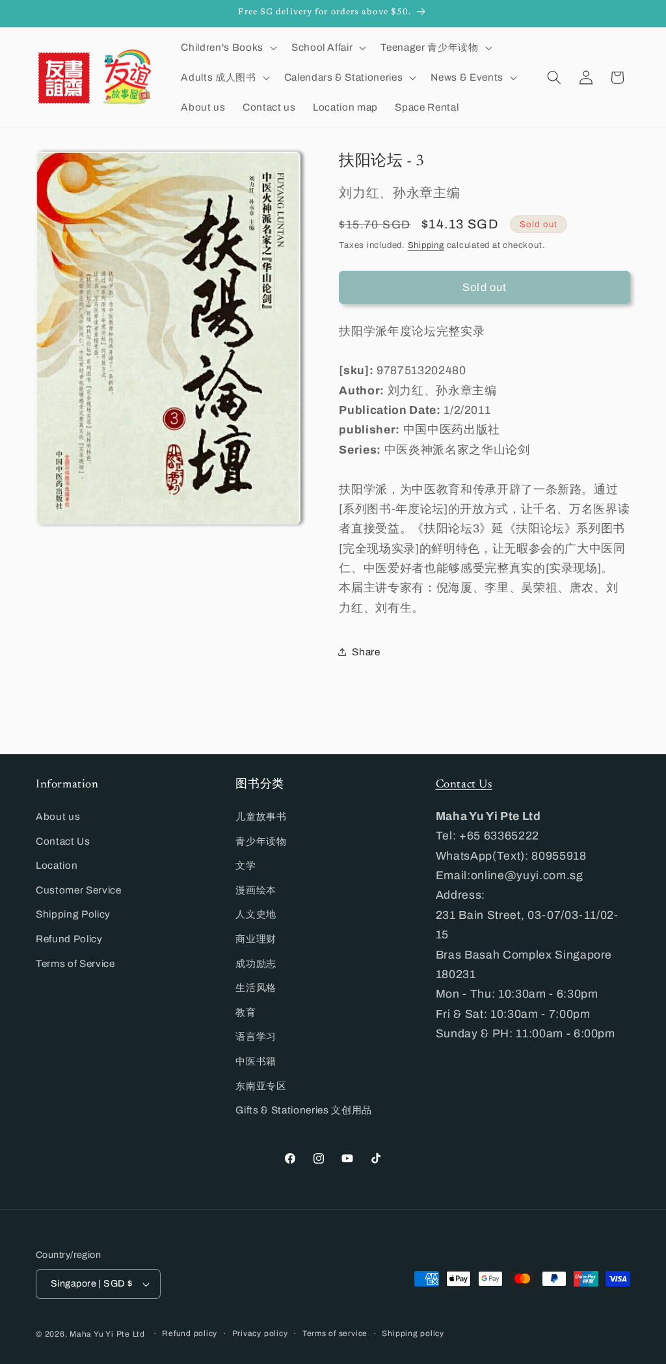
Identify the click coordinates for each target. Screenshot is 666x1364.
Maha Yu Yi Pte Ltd (107, 1334)
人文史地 (255, 914)
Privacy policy (260, 1333)
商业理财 (255, 938)
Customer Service (79, 889)
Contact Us (63, 841)
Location (56, 865)
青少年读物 (260, 841)
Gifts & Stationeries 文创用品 (303, 1109)
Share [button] (366, 651)
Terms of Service (75, 963)
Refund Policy (69, 938)
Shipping (426, 245)
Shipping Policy (73, 914)
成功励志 (255, 963)
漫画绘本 (255, 889)
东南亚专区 (260, 1085)
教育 (245, 1012)
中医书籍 (255, 1061)
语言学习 (255, 1036)
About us (58, 816)
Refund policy (189, 1333)
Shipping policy (413, 1333)
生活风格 (255, 987)
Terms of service (334, 1333)
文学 (245, 865)
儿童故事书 (260, 816)
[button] (227, 47)
